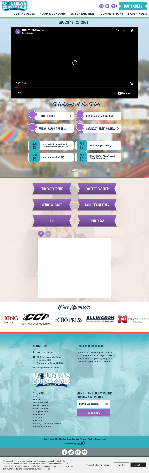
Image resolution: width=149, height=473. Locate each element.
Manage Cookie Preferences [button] (97, 465)
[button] (74, 168)
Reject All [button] (121, 465)
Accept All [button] (138, 465)
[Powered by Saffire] (81, 442)
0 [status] (116, 6)
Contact (37, 417)
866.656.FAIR (44, 352)
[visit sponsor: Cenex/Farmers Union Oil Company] (106, 319)
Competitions (112, 13)
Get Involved (24, 13)
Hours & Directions (101, 6)
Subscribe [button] (93, 413)
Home (36, 399)
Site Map (38, 420)
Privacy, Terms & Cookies (47, 423)
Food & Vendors (53, 13)
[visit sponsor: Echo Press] (42, 319)
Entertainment (83, 13)
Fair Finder (137, 13)
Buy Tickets (133, 6)
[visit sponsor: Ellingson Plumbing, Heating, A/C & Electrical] (74, 320)
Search (107, 6)
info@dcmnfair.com (48, 367)
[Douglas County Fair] (14, 6)
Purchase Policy (42, 426)
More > (107, 361)
